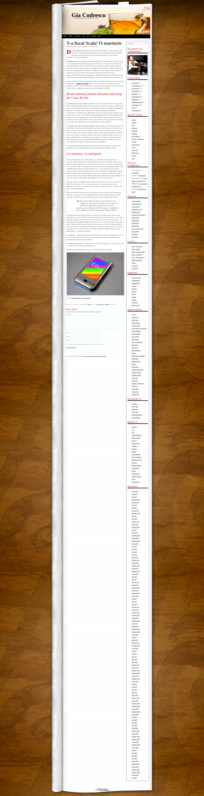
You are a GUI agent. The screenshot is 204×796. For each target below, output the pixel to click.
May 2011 (134, 656)
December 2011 (136, 643)
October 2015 (135, 568)
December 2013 (136, 612)
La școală (134, 142)
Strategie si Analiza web (138, 383)
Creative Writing (136, 86)
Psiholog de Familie (137, 415)
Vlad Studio (135, 268)
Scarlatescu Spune (136, 375)
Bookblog (134, 427)
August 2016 (135, 544)
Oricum (134, 471)
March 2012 (135, 640)
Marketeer (134, 463)
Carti (133, 429)
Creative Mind (135, 218)
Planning (134, 291)
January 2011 (135, 667)
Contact (77, 36)
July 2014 (134, 599)
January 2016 (135, 563)
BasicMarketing (136, 280)
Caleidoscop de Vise (137, 209)
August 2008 (135, 747)
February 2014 (135, 607)
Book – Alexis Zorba (137, 246)
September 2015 (136, 571)
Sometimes (134, 133)
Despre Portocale (136, 438)
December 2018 (136, 527)
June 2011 (134, 654)
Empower (134, 440)
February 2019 (135, 522)
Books (94, 36)
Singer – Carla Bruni (137, 254)
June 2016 (134, 549)
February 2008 (135, 764)
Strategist (134, 300)
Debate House (135, 223)
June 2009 (134, 720)
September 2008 (136, 745)
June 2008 (134, 753)
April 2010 (134, 692)
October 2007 (135, 775)
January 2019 (135, 524)
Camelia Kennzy (136, 212)
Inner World (135, 91)
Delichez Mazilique (136, 435)
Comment (68, 314)
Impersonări (135, 150)
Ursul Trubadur (136, 482)
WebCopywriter (136, 305)
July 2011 (134, 651)
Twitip (133, 479)
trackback (107, 304)
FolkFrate (134, 449)
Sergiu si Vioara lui (136, 476)
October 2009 (135, 709)
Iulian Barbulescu (136, 350)
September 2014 (136, 593)
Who (99, 36)
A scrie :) (134, 314)
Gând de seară (135, 153)
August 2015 (135, 574)
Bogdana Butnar (136, 283)
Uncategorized (135, 110)
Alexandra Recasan (136, 204)
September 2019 (136, 513)
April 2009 (134, 725)
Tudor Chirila (135, 389)
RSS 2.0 (89, 304)
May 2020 (134, 508)
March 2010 (135, 695)
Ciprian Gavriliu (136, 325)
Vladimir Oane (135, 394)
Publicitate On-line (136, 372)
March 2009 (135, 728)
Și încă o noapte (136, 144)
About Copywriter (136, 278)
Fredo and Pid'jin (136, 454)
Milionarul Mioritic (136, 465)
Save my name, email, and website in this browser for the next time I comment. (86, 344)
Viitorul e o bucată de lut (138, 139)
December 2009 (136, 703)
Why (88, 36)
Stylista (133, 263)
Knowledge (135, 94)
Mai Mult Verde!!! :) (137, 460)
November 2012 (136, 629)
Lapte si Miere (135, 231)
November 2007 (136, 772)
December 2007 (136, 769)
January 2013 (135, 626)
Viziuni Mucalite (136, 417)
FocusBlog (134, 446)
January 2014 (135, 610)
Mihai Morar (135, 358)
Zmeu (133, 158)
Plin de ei (134, 122)
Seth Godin (134, 378)
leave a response (100, 304)
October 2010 (135, 676)
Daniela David (135, 220)
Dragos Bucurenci (136, 331)
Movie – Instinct (136, 249)
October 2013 (135, 618)
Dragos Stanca (135, 336)
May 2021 (134, 497)
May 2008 (134, 756)
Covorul (134, 155)
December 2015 (136, 566)
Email (68, 336)
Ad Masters (135, 404)
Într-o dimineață (136, 136)
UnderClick (135, 302)
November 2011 (136, 645)
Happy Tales (135, 412)
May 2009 (134, 723)
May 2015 (134, 579)
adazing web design (104, 790)
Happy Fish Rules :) (137, 457)
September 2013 (136, 621)
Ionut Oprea (135, 347)
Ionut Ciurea (135, 345)
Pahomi (134, 364)
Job (83, 36)
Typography (135, 265)
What (70, 36)
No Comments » (86, 298)
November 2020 (136, 499)
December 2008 (136, 736)
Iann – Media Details (137, 342)
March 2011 (135, 662)
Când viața (134, 128)
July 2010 (134, 684)
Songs (133, 108)
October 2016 (135, 538)
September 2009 (136, 712)
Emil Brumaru (135, 226)
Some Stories (135, 105)
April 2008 (134, 758)
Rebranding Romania (137, 102)
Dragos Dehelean (136, 334)
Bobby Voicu (135, 320)
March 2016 (135, 557)
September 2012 (136, 632)
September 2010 (136, 678)
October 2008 (135, 742)
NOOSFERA (135, 173)
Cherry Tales (135, 406)
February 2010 (135, 698)
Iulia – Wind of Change (138, 229)
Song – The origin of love (138, 257)
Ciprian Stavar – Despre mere (139, 328)
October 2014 (135, 590)
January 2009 (135, 734)
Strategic (134, 297)
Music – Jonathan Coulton (138, 252)
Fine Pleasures (135, 88)
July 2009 (134, 717)
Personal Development (137, 370)
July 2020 (134, 505)
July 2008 (134, 750)
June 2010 (134, 687)
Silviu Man (134, 234)
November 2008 (136, 739)
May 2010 (134, 690)
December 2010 (136, 670)
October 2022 (135, 491)
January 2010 (135, 701)
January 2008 (135, 767)
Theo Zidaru (135, 237)
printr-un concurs (82, 83)
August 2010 (135, 681)
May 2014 (134, 601)
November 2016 (136, 535)
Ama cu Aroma (135, 207)
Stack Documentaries (137, 260)
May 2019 (134, 519)
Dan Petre (134, 289)
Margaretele (135, 131)
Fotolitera (134, 451)
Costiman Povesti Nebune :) (139, 215)
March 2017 (135, 533)
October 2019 (135, 510)
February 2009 (135, 731)
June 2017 (134, 530)
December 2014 (136, 588)
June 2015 (134, 577)
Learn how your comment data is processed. (95, 356)
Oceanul (134, 120)
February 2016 (135, 560)
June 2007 (134, 778)
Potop (133, 125)
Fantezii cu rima (136, 443)
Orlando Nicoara (136, 361)
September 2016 (136, 541)
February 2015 (135, 582)
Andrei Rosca (135, 317)
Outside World (76, 298)
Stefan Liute (135, 381)
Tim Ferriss (135, 386)
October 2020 (135, 502)
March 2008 (135, 761)
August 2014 (135, 596)
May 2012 (134, 637)
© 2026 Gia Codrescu (102, 789)
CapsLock (134, 286)
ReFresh (134, 294)
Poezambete (135, 99)
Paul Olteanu (135, 367)
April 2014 (134, 604)
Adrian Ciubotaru (136, 201)
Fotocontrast (135, 409)
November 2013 (136, 615)
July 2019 (134, 516)
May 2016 (134, 552)
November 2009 (136, 706)
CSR (133, 432)
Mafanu (134, 353)
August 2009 (135, 714)
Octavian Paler (135, 468)
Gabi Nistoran (135, 339)
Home (65, 36)
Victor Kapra (135, 392)
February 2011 (135, 665)
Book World (135, 83)
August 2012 (135, 634)
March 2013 (135, 623)
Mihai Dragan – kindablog (138, 356)
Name (68, 332)
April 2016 (134, 555)
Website (68, 340)
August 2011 (135, 648)
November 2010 (136, 673)
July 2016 (134, 546)
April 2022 (134, 494)
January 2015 (135, 585)
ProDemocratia (135, 474)
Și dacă (133, 147)
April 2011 (134, 659)
